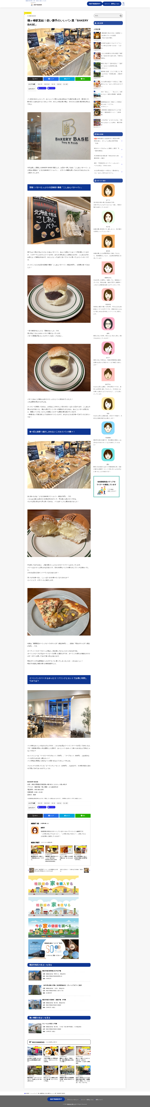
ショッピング (42, 88)
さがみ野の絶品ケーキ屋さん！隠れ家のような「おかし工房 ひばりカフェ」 (112, 84)
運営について (99, 1099)
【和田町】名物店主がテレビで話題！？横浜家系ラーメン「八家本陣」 (111, 112)
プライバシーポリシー (73, 1099)
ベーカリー (27, 12)
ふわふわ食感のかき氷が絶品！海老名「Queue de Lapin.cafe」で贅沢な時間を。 (112, 56)
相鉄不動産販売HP (94, 3)
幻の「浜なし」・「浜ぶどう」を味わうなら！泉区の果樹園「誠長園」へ (111, 94)
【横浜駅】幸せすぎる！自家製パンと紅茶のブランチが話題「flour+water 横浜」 (111, 35)
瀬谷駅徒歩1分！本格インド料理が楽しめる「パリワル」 (111, 103)
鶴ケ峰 (53, 84)
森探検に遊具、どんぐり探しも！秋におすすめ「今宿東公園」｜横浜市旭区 (111, 74)
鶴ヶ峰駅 (65, 84)
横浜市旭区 (47, 84)
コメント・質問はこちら (112, 3)
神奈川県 (40, 84)
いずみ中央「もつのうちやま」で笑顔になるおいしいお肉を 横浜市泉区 (111, 122)
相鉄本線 (59, 84)
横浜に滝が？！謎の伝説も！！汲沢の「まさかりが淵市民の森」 (111, 65)
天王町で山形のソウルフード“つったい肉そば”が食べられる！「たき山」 (111, 46)
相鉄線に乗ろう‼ (71, 1104)
